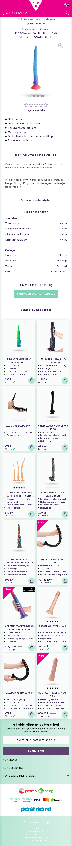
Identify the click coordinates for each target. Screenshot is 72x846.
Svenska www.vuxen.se (36, 831)
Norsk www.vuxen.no (36, 837)
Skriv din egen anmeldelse (36, 293)
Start (20, 19)
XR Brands (44, 29)
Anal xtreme (49, 19)
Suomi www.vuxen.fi (36, 834)
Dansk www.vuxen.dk (36, 840)
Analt (38, 19)
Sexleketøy (29, 19)
